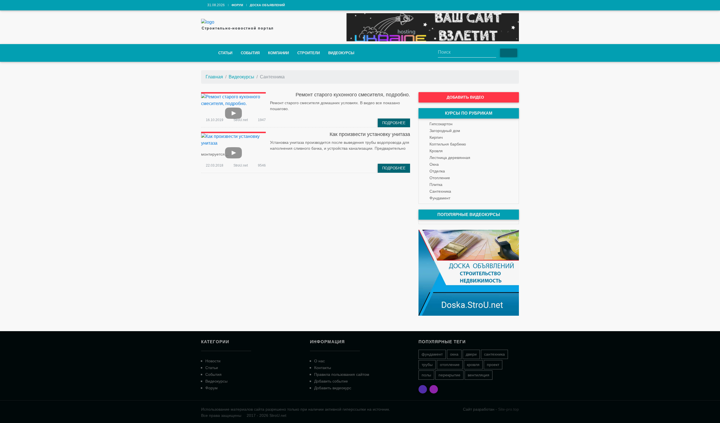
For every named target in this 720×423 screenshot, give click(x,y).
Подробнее (394, 123)
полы (426, 375)
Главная (214, 76)
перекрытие (449, 375)
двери (471, 354)
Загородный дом (444, 130)
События (250, 53)
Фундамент (439, 198)
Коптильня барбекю (447, 144)
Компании (278, 53)
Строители (308, 53)
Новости (212, 361)
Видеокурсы (341, 53)
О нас (319, 361)
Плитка (435, 184)
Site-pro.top (508, 409)
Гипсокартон (441, 124)
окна (454, 354)
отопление (450, 364)
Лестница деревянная (449, 157)
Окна (434, 164)
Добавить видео (466, 97)
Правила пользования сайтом (341, 374)
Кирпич (436, 137)
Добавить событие (331, 381)
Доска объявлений (267, 5)
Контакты (322, 367)
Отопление (439, 178)
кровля (473, 364)
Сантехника (440, 191)
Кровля (436, 151)
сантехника (494, 354)
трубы (427, 364)
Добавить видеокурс (332, 388)
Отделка (437, 171)
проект (493, 364)
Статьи (225, 53)
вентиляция (478, 375)
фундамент (432, 354)
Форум (237, 5)
